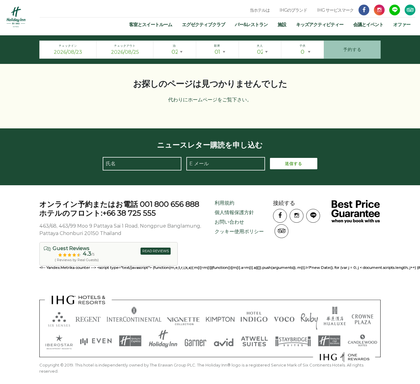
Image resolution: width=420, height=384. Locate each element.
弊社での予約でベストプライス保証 (355, 211)
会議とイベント (368, 24)
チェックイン (68, 45)
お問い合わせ (229, 222)
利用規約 (224, 203)
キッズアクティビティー (319, 24)
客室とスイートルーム (150, 24)
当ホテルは (260, 10)
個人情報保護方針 (234, 212)
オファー (401, 24)
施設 (282, 24)
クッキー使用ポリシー (239, 231)
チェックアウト (125, 45)
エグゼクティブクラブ (203, 24)
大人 (260, 45)
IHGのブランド (293, 10)
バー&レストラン (251, 24)
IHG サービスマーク (335, 10)
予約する (352, 49)
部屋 (217, 45)
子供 (302, 45)
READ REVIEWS (155, 251)
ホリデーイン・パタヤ (16, 17)
